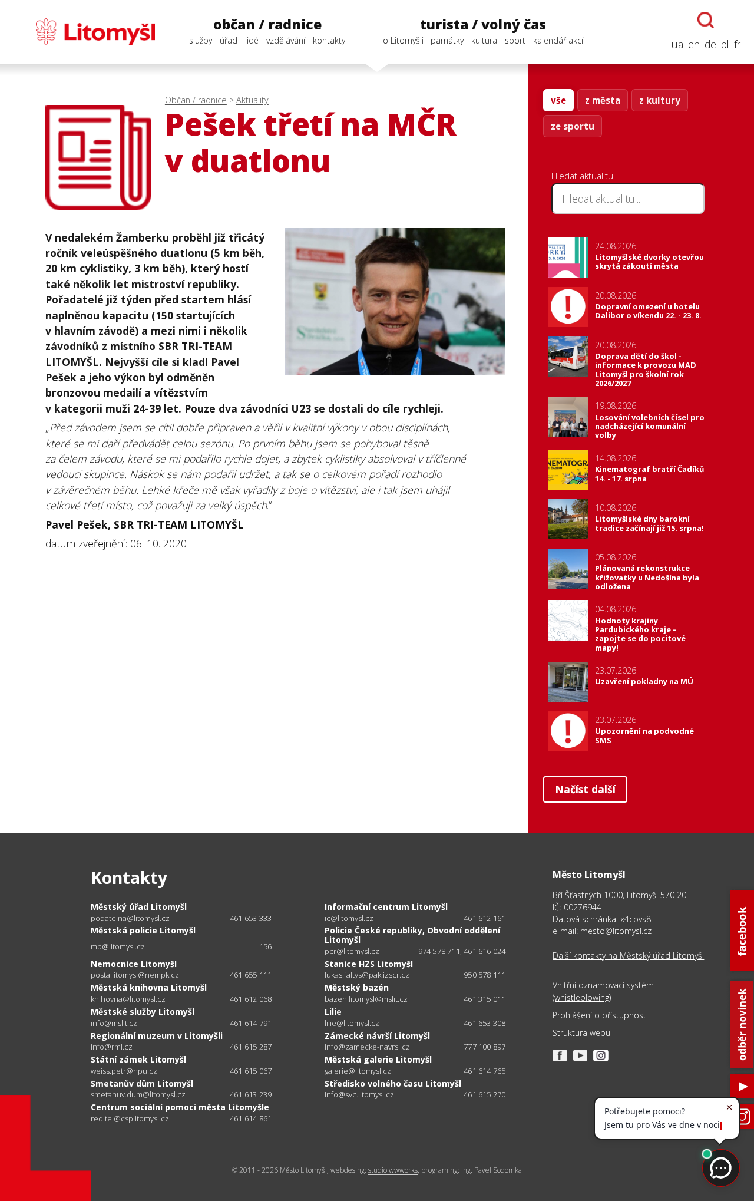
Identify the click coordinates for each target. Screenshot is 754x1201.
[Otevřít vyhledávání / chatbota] (705, 20)
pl (725, 44)
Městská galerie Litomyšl (378, 1059)
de (710, 44)
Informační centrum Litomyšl (386, 906)
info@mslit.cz (114, 1023)
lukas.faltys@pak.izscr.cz (367, 975)
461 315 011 (484, 999)
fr (737, 44)
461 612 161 (484, 918)
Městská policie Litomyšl (143, 930)
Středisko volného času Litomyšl (393, 1083)
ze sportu (572, 126)
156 (265, 946)
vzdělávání (285, 40)
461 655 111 (251, 974)
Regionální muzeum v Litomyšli (157, 1035)
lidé (252, 40)
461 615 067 (251, 1070)
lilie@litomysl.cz (352, 1023)
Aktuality (252, 99)
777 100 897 (484, 1046)
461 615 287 (251, 1046)
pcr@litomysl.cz (352, 951)
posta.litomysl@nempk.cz (135, 975)
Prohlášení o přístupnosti (600, 1015)
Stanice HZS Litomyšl (369, 963)
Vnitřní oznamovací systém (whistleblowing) (603, 990)
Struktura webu (581, 1032)
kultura (484, 40)
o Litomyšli (403, 40)
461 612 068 (251, 999)
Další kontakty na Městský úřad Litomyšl (628, 955)
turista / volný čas (483, 24)
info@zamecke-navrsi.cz (367, 1046)
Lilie (333, 1011)
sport (515, 40)
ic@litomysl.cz (349, 918)
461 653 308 (484, 1023)
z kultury (659, 100)
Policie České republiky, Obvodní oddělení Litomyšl (412, 935)
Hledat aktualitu (582, 176)
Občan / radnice (196, 99)
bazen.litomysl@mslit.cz (366, 999)
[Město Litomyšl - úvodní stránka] (84, 31)
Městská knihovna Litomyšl (149, 987)
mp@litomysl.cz (118, 946)
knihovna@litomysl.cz (128, 999)
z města (602, 100)
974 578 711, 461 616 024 (462, 951)
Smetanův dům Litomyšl (142, 1083)
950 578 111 (484, 974)
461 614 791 (251, 1023)
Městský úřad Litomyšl (139, 906)
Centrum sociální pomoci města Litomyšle (180, 1107)
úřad (228, 40)
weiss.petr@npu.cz (124, 1071)
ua (677, 44)
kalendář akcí (558, 40)
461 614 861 (251, 1118)
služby (200, 40)
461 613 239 (251, 1094)
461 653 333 (251, 918)
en (694, 44)
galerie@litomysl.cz (358, 1071)
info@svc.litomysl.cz (359, 1094)
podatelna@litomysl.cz (130, 918)
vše (558, 100)
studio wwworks (393, 1170)
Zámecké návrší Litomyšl (377, 1035)
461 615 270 (484, 1094)
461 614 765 (484, 1070)
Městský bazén (357, 987)
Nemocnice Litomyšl (134, 963)
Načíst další (585, 789)
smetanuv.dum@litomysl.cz (138, 1094)
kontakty (329, 40)
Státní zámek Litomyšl (138, 1059)
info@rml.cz (112, 1046)
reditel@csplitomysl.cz (130, 1118)
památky (447, 40)
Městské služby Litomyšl (142, 1011)
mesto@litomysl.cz (616, 930)
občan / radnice (267, 24)
